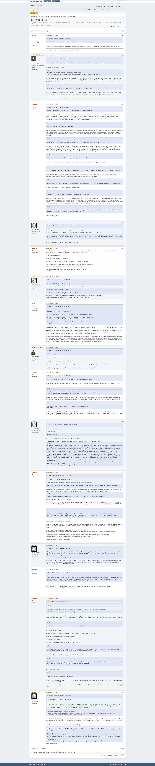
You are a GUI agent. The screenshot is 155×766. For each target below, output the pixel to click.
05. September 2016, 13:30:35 (52, 569)
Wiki (94, 10)
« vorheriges (114, 27)
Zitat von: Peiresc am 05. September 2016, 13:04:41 (59, 572)
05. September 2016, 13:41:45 (52, 598)
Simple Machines (42, 764)
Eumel (33, 303)
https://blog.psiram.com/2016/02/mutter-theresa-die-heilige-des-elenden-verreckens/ (67, 297)
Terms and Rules (115, 764)
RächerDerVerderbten (37, 348)
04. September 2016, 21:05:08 (52, 276)
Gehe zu (103, 755)
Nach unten (33, 31)
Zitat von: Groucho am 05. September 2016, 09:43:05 (59, 475)
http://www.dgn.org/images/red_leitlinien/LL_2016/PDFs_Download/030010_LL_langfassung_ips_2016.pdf (74, 741)
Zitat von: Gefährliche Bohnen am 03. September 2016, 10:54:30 (62, 225)
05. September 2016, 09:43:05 (52, 372)
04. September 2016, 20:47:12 (52, 248)
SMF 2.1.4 (31, 764)
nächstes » (121, 27)
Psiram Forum (36, 6)
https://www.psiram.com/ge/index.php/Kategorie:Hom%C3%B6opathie (63, 642)
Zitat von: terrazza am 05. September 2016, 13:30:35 (59, 695)
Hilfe (110, 764)
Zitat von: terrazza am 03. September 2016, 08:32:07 (59, 38)
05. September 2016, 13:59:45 (52, 692)
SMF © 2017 (36, 764)
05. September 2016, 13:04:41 (52, 545)
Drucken (122, 31)
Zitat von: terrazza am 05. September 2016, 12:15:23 (59, 548)
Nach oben (33, 748)
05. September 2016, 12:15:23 (52, 472)
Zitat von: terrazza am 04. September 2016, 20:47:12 (59, 280)
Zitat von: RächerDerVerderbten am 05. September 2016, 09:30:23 (62, 424)
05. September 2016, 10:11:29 (52, 421)
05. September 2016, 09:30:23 (52, 347)
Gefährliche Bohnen (37, 55)
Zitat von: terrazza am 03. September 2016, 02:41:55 (59, 107)
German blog (99, 10)
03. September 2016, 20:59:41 (52, 221)
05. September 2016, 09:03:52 (52, 303)
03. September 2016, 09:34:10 (52, 35)
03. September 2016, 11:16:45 (52, 104)
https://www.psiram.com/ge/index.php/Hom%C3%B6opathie (61, 636)
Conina (33, 35)
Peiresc (33, 222)
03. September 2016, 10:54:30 (52, 55)
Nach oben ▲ (123, 764)
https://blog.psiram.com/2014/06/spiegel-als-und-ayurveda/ (63, 242)
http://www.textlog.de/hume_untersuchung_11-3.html (61, 465)
